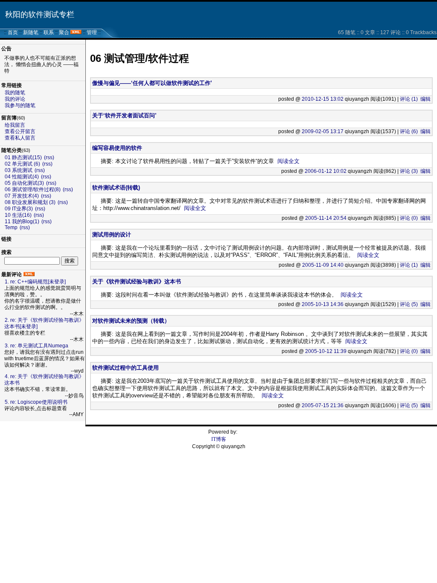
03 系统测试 (19, 170)
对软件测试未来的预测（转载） (131, 321)
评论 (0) (409, 218)
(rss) (49, 157)
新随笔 (30, 32)
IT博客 (218, 439)
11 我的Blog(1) (22, 221)
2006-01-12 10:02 (326, 171)
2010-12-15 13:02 (323, 99)
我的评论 (15, 99)
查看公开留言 (20, 131)
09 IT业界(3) (19, 208)
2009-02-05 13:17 (323, 131)
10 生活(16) (18, 215)
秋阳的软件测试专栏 (39, 14)
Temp (11, 227)
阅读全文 (288, 161)
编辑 (425, 99)
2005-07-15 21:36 (323, 405)
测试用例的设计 (111, 234)
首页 (13, 32)
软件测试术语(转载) (116, 187)
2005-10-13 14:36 (323, 304)
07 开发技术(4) (22, 195)
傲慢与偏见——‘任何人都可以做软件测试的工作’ (152, 83)
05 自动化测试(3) (24, 183)
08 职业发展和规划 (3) (30, 202)
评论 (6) (409, 131)
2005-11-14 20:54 (326, 218)
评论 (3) (409, 171)
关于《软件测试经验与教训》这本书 (136, 281)
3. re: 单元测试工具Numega (36, 345)
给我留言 (15, 125)
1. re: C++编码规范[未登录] (35, 281)
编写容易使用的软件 (117, 148)
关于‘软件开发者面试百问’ (124, 115)
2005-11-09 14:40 (323, 265)
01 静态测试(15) (23, 157)
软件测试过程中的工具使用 (125, 367)
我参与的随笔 (20, 105)
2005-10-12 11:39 (326, 351)
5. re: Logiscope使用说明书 (36, 402)
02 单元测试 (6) (22, 163)
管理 (92, 32)
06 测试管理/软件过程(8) (33, 189)
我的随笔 (15, 92)
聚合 (64, 32)
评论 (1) (409, 99)
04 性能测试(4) (22, 176)
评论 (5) (409, 304)
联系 (49, 32)
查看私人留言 (20, 137)
